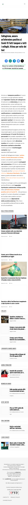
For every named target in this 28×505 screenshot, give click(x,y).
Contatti (6, 497)
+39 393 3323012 (14, 480)
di (10, 358)
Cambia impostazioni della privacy (14, 487)
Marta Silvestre (11, 52)
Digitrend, (3, 236)
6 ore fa (6, 236)
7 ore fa (6, 283)
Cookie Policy (7, 500)
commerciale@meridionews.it (18, 479)
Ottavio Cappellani (15, 447)
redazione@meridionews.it (15, 473)
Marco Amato (14, 358)
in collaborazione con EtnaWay (18, 430)
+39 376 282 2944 (16, 476)
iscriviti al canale (17, 68)
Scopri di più (23, 469)
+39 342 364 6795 (17, 475)
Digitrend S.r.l (19, 483)
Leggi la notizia (13, 320)
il (19, 155)
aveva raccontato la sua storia (15, 178)
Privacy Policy (15, 497)
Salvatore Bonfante (13, 173)
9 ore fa (6, 306)
